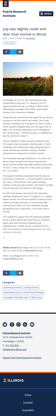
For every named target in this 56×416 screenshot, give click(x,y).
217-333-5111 (12, 345)
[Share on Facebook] (6, 51)
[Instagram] (18, 324)
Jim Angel (30, 38)
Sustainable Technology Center (16, 297)
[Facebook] (12, 324)
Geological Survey (31, 287)
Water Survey (9, 43)
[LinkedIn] (25, 324)
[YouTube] (32, 324)
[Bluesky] (5, 324)
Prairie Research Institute (14, 14)
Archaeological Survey (12, 287)
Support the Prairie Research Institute (22, 357)
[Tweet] (13, 51)
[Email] (19, 51)
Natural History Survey (12, 292)
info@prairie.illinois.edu (14, 349)
